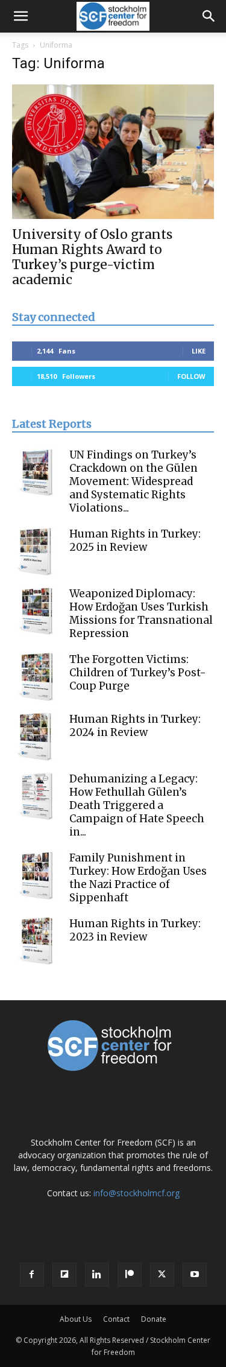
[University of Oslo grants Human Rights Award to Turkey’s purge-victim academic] (113, 151)
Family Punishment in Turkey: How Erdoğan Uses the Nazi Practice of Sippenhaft (138, 877)
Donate (153, 1319)
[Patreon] (130, 1275)
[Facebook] (32, 1275)
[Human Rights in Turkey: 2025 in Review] (36, 551)
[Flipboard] (64, 1275)
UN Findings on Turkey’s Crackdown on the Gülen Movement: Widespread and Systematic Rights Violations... (133, 481)
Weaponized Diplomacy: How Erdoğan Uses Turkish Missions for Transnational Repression (141, 613)
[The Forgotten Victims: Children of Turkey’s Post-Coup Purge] (36, 677)
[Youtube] (195, 1275)
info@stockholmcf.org (136, 1193)
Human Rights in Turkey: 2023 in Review (135, 930)
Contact (116, 1319)
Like (199, 350)
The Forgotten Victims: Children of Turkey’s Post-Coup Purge (137, 673)
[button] (20, 16)
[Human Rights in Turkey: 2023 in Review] (36, 941)
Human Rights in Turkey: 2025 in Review (135, 540)
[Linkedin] (97, 1275)
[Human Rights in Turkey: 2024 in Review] (36, 736)
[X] (162, 1275)
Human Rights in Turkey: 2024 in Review (135, 725)
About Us (76, 1319)
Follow (191, 376)
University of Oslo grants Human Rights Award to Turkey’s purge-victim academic (92, 257)
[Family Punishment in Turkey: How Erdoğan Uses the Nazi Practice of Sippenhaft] (36, 875)
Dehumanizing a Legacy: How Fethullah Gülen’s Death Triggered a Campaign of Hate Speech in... (136, 805)
